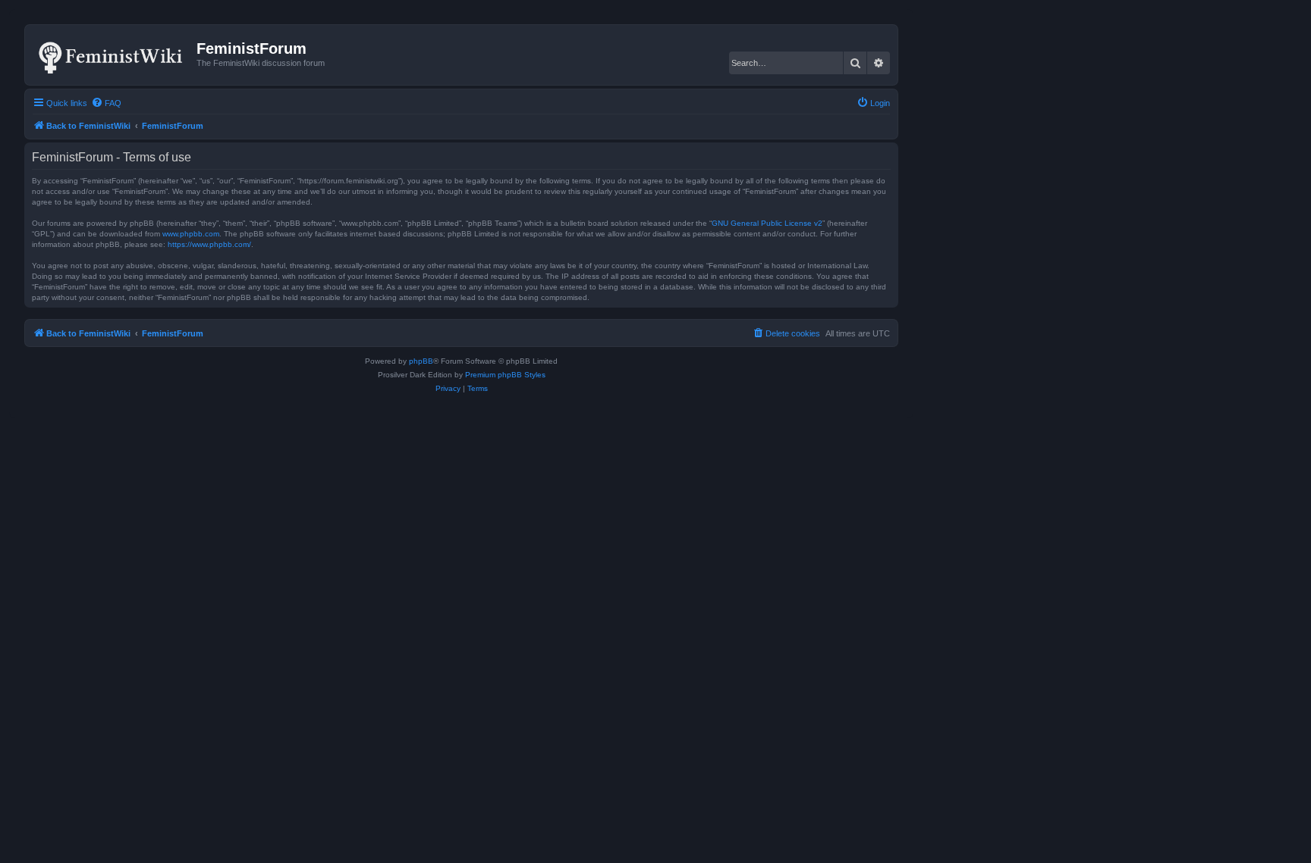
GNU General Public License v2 (767, 223)
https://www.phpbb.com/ (209, 244)
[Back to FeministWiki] (112, 54)
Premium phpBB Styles (505, 375)
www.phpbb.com (190, 234)
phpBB (421, 361)
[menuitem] (106, 103)
